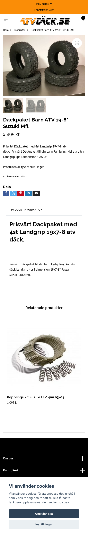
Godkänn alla (44, 513)
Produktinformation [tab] (27, 211)
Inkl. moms (42, 4)
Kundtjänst (10, 472)
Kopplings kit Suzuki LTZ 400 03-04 (35, 399)
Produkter (19, 31)
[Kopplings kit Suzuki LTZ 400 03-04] (44, 360)
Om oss (8, 460)
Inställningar (44, 524)
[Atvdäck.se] (44, 21)
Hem (6, 31)
